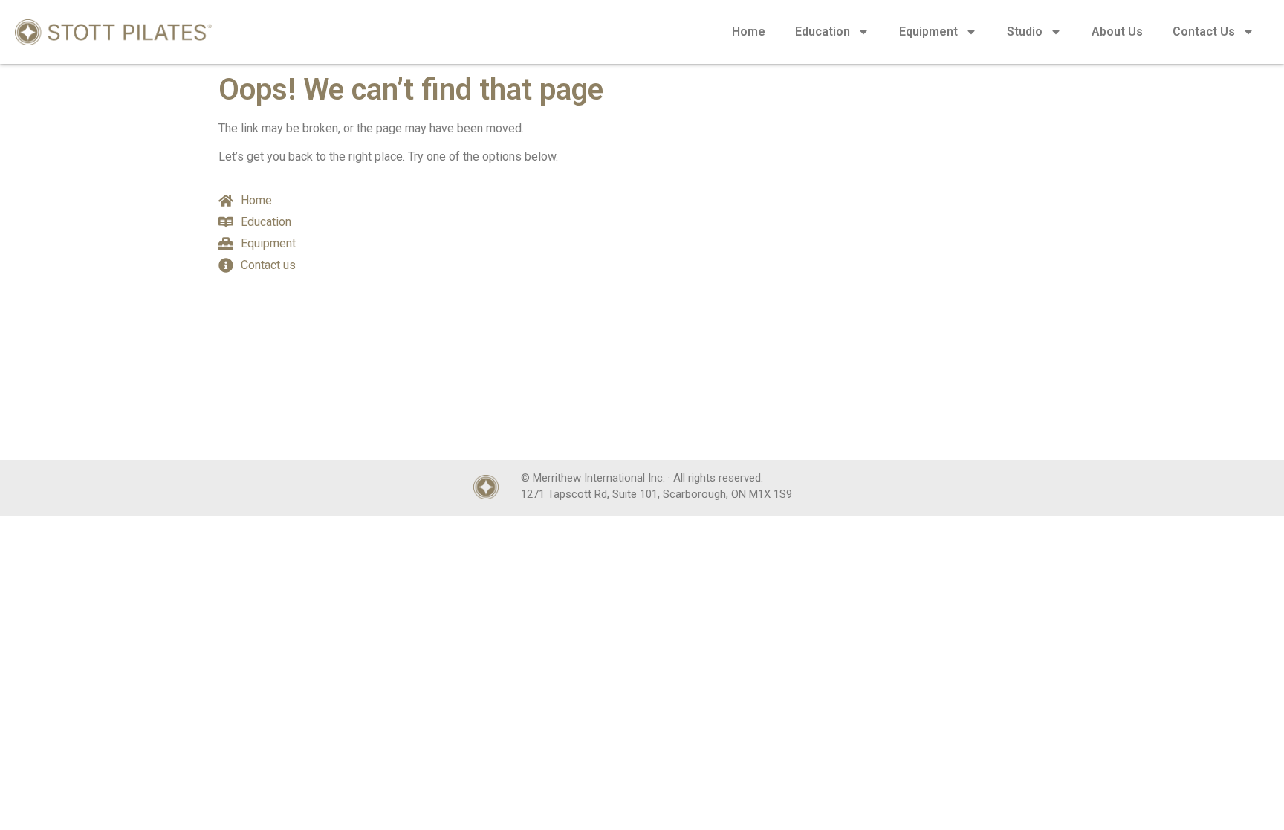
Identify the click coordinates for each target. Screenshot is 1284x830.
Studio (1025, 32)
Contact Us (1204, 32)
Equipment (928, 32)
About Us (1117, 32)
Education (822, 32)
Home (748, 32)
